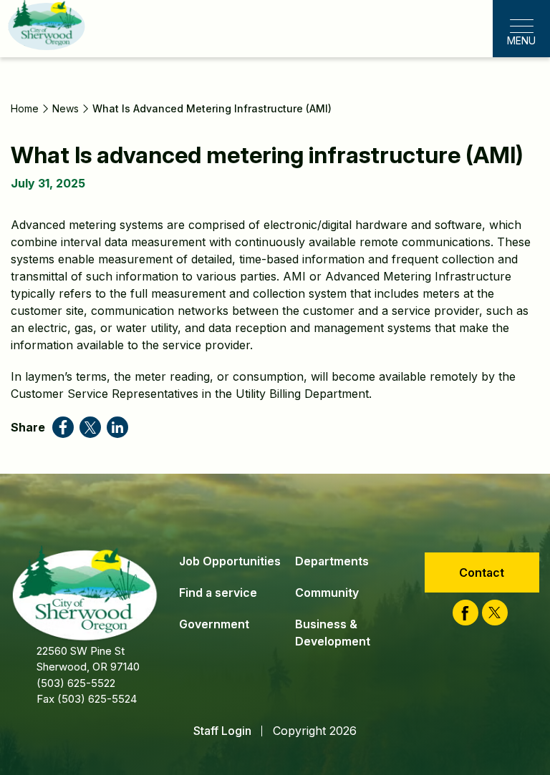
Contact (481, 572)
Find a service (218, 592)
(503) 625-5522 (76, 683)
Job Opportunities (230, 561)
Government (214, 624)
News (65, 108)
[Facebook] (63, 427)
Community (327, 592)
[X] (90, 427)
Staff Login (222, 730)
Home (25, 108)
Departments (332, 561)
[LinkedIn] (117, 427)
